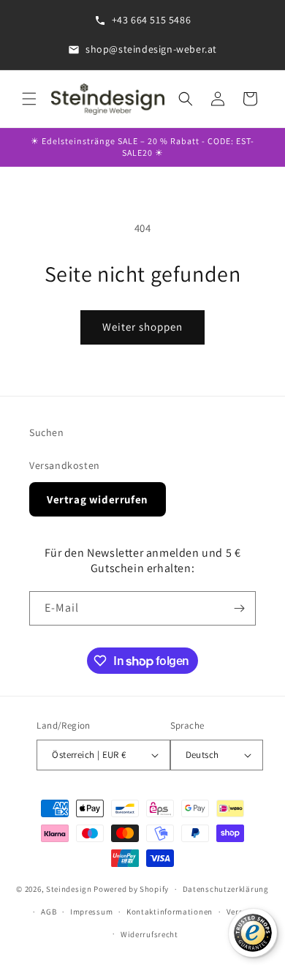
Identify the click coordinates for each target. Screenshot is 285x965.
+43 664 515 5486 (151, 19)
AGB (48, 911)
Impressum (91, 911)
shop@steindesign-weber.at (151, 49)
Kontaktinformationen (169, 911)
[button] (29, 99)
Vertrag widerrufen (97, 499)
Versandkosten (64, 465)
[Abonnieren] (239, 608)
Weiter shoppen (142, 327)
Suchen (46, 432)
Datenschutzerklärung (226, 889)
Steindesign (69, 889)
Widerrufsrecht (149, 934)
